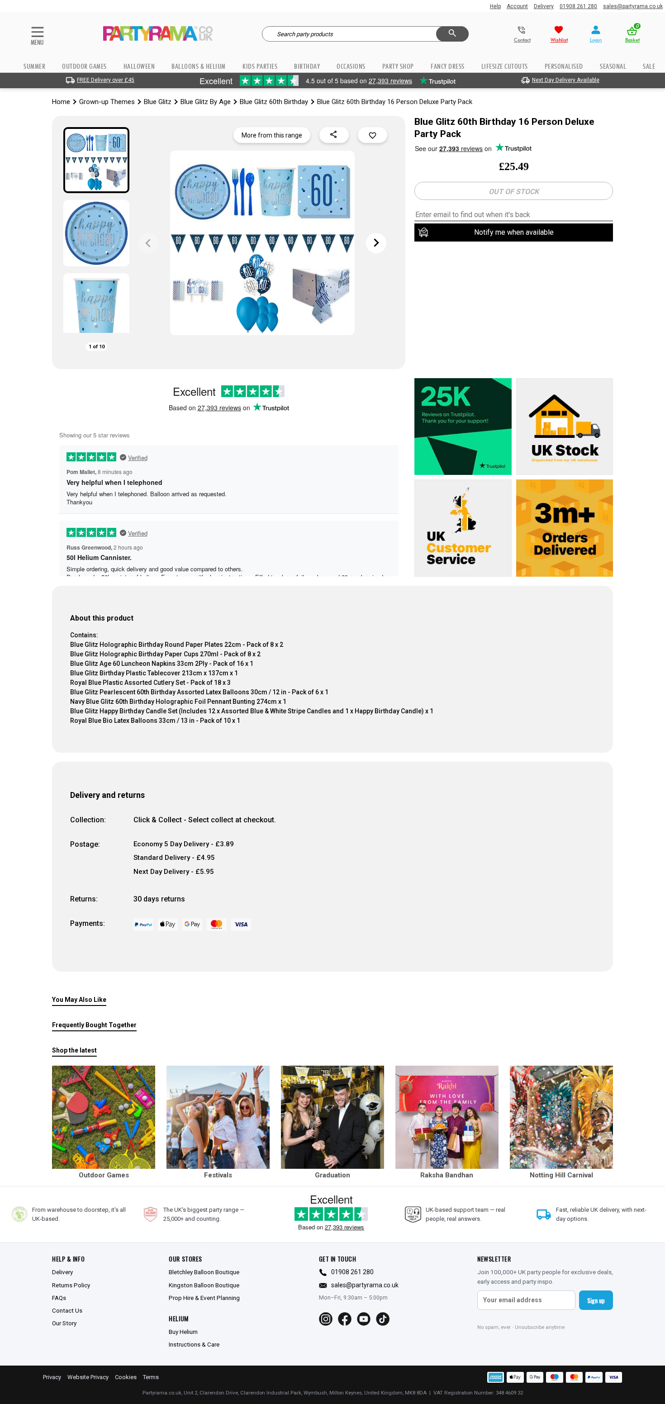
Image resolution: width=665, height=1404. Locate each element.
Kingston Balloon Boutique (204, 1285)
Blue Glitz (157, 102)
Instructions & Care (194, 1344)
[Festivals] (218, 1117)
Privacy (52, 1377)
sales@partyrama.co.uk (633, 6)
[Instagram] (325, 1319)
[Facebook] (345, 1319)
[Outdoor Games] (103, 1117)
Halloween (139, 66)
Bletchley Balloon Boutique (204, 1272)
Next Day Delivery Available (565, 80)
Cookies (126, 1377)
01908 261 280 (578, 6)
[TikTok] (383, 1319)
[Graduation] (332, 1117)
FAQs (59, 1297)
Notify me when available (514, 232)
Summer (34, 66)
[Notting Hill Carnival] (561, 1117)
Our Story (64, 1323)
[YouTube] (363, 1319)
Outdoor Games (84, 66)
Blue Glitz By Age (205, 102)
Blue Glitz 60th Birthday (274, 102)
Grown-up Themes (107, 102)
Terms (151, 1377)
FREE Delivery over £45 (105, 80)
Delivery (544, 6)
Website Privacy (88, 1377)
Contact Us (67, 1310)
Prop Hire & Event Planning (204, 1297)
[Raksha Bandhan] (447, 1117)
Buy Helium (183, 1331)
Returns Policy (71, 1285)
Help (495, 6)
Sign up (596, 1300)
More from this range (272, 135)
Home (61, 102)
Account (517, 6)
